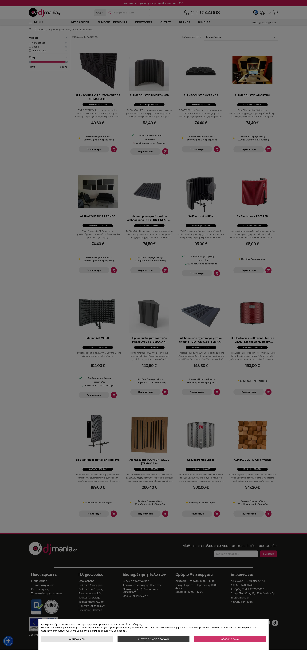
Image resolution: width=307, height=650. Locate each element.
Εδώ (69, 630)
